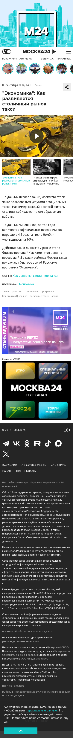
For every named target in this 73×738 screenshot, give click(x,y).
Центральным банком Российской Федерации (36, 653)
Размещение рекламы (19, 471)
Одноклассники (27, 443)
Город (38, 85)
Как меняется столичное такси (35, 275)
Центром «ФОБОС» (58, 647)
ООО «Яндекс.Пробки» (34, 659)
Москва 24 (36, 52)
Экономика (26, 284)
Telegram (6, 443)
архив (54, 296)
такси (5, 291)
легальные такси (39, 296)
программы (47, 291)
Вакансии (9, 465)
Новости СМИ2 (11, 359)
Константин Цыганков (14, 296)
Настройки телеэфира (15, 482)
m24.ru (12, 492)
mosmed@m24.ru (28, 608)
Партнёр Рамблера (13, 686)
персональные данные (41, 710)
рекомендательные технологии (20, 641)
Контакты (58, 465)
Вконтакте (16, 443)
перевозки (32, 291)
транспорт (17, 291)
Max (58, 443)
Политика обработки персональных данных (27, 632)
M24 (22, 430)
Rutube (37, 443)
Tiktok (48, 443)
